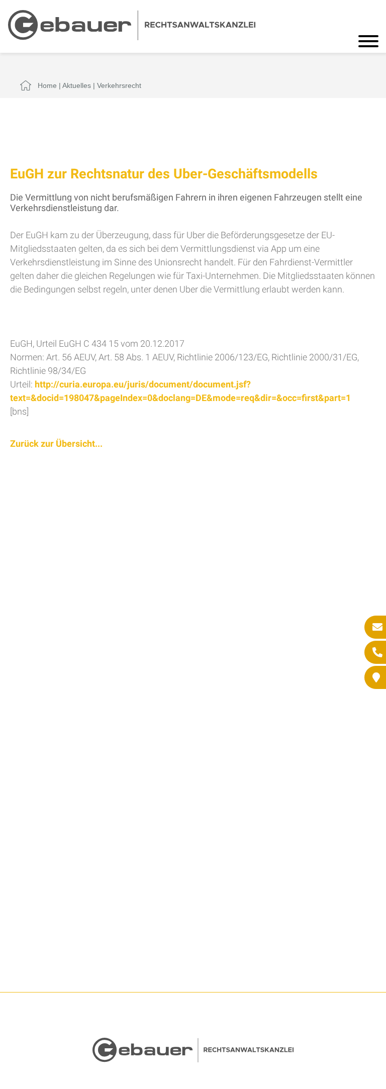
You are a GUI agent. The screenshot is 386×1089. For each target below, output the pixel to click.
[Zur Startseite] (131, 37)
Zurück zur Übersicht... (56, 443)
